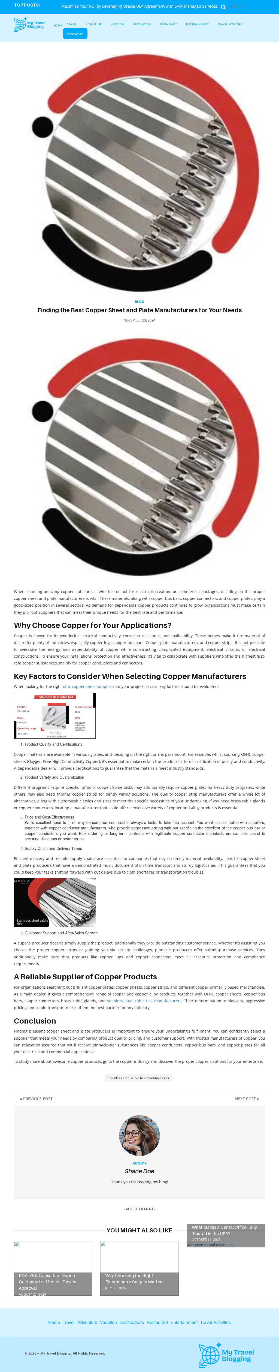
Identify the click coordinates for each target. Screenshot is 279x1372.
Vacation (117, 24)
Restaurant (168, 24)
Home (58, 25)
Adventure (94, 24)
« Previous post (36, 1098)
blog (139, 301)
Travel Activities (230, 24)
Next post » (247, 1098)
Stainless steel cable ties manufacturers (138, 1078)
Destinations (132, 1322)
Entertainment (197, 24)
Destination (142, 24)
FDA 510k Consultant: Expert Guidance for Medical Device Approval (47, 1282)
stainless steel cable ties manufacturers (144, 1000)
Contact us (75, 34)
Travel (72, 24)
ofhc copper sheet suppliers (88, 686)
